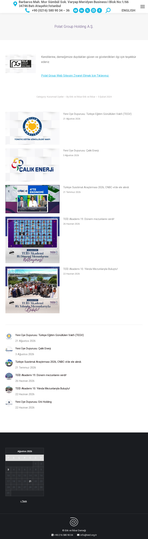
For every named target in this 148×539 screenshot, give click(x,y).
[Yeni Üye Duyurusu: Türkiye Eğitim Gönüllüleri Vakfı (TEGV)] (32, 129)
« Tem (23, 501)
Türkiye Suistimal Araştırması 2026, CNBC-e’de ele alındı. (96, 187)
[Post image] (9, 336)
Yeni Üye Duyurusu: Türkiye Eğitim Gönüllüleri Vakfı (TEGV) (97, 114)
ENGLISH (128, 10)
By (80, 96)
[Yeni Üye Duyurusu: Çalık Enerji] (32, 165)
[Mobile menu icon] (142, 6)
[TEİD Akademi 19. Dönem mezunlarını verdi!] (32, 241)
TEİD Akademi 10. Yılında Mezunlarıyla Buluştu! (90, 269)
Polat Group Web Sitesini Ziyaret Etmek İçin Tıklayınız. (75, 75)
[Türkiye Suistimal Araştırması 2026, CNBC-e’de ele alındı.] (32, 200)
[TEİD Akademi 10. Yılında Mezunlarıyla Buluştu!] (32, 291)
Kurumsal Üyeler (55, 96)
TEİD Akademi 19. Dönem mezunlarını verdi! (88, 219)
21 (30, 481)
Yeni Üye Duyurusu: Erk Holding (33, 401)
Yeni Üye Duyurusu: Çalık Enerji (81, 150)
